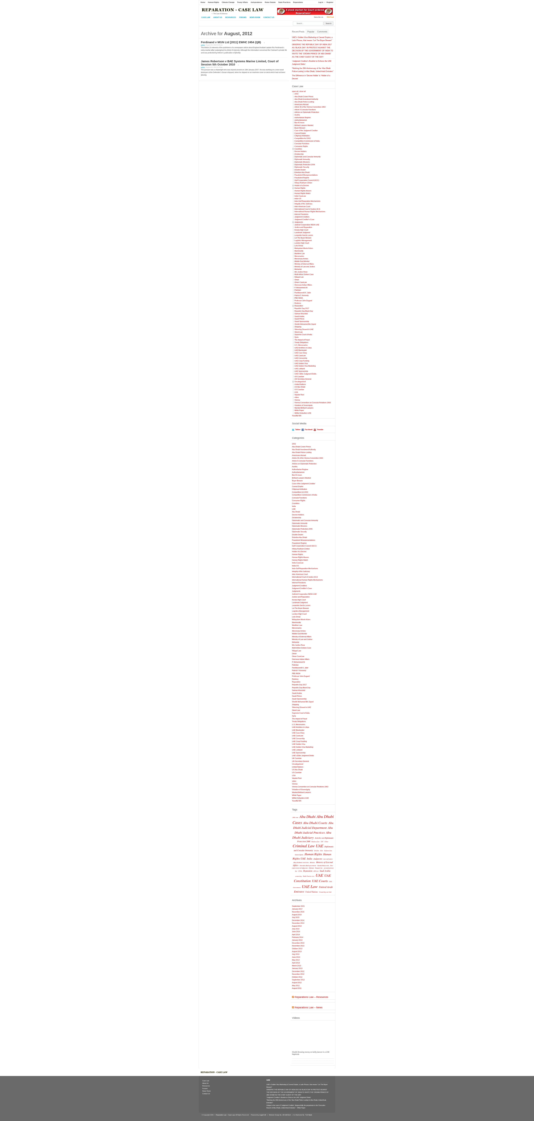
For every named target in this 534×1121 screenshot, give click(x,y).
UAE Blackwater (301, 350)
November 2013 (298, 946)
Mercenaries (299, 256)
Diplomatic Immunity (302, 159)
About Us (217, 17)
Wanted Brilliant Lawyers (304, 408)
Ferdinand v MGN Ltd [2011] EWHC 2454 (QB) (231, 42)
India (294, 506)
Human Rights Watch (303, 193)
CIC (322, 842)
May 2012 (296, 986)
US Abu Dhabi (300, 387)
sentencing (298, 876)
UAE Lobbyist (300, 369)
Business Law (316, 842)
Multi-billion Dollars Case (304, 274)
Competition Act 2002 (303, 138)
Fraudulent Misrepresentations (306, 175)
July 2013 (295, 954)
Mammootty (299, 251)
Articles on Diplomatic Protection (307, 112)
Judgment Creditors (302, 217)
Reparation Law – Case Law (225, 1115)
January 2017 (297, 909)
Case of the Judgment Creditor (306, 131)
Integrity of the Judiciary (303, 204)
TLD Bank (308, 1115)
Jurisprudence (256, 2)
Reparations (298, 2)
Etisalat (316, 851)
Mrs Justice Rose (301, 272)
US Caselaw (299, 390)
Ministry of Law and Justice (305, 267)
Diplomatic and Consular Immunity (308, 157)
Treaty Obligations (301, 342)
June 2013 (296, 957)
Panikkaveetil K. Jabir (303, 293)
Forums (242, 17)
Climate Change (228, 2)
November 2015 (298, 912)
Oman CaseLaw (301, 282)
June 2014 (296, 932)
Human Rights (213, 2)
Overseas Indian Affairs (303, 285)
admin (203, 45)
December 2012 (298, 971)
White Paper (299, 410)
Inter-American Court (302, 206)
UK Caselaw (299, 377)
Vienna (297, 400)
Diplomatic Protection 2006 (305, 165)
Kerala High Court (301, 230)
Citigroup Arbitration (302, 136)
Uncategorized (300, 382)
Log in (320, 2)
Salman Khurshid (301, 314)
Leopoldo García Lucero (304, 235)
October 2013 (297, 949)
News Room (255, 17)
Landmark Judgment (302, 233)
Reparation (299, 306)
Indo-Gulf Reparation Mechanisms (307, 201)
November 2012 (298, 974)
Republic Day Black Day (304, 311)
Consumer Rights (301, 146)
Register (330, 2)
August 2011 (296, 988)
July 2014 (295, 929)
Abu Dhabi (296, 512)
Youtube (320, 430)
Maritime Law (300, 254)
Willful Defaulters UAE (303, 413)
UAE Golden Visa (301, 363)
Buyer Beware (300, 128)
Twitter (298, 430)
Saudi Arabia (299, 316)
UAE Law (310, 886)
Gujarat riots (328, 851)
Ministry (312, 862)
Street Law (299, 332)
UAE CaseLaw (300, 356)
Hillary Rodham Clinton (303, 183)
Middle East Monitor (302, 261)
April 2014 (296, 935)
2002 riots (295, 817)
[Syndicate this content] (293, 997)
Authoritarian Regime (303, 118)
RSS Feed (330, 17)
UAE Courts (320, 881)
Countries (298, 149)
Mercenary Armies (301, 259)
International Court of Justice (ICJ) (307, 209)
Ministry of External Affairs (304, 264)
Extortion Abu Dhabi (302, 172)
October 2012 (297, 977)
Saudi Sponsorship (302, 321)
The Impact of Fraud (302, 340)
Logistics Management (303, 240)
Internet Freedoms (301, 214)
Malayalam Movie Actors (304, 248)
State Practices (284, 2)
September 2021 (298, 906)
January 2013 (297, 968)
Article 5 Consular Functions (305, 110)
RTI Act (316, 871)
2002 (296, 94)
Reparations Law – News (308, 1007)
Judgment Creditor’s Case (304, 220)
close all (302, 91)
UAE (294, 509)
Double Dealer (300, 170)
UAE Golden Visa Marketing (305, 366)
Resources (230, 17)
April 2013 (296, 963)
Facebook (309, 430)
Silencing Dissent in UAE (304, 329)
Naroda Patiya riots (323, 865)
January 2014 (297, 940)
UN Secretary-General (303, 379)
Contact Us (268, 17)
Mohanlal (298, 269)
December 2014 (298, 920)
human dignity (299, 855)
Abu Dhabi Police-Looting (304, 102)
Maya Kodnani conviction (301, 862)
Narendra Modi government (308, 865)
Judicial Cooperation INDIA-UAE (307, 225)
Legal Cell (262, 1115)
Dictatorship (299, 154)
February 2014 (297, 937)
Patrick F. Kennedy (302, 295)
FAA (321, 851)
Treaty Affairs (242, 2)
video (297, 397)
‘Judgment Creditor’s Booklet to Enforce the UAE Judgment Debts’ (288, 1097)
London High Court (302, 243)
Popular (310, 31)
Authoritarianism (301, 120)
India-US (298, 199)
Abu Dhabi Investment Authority (306, 99)
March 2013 (296, 966)
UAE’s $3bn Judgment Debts (305, 374)
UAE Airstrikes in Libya (303, 348)
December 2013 (298, 943)
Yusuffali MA (296, 416)
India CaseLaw (300, 196)
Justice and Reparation (303, 227)
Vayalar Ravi (299, 395)
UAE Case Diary (301, 353)
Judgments (299, 222)
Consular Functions (302, 144)
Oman (297, 280)
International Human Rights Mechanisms (310, 212)
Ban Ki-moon (299, 123)
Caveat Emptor (300, 133)
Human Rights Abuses (303, 191)
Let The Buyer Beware (303, 238)
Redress (298, 303)
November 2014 (298, 923)
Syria (296, 337)
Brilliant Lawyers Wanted (304, 125)
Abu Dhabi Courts (315, 822)
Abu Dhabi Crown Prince (304, 97)
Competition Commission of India (307, 141)
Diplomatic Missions (302, 162)
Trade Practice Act (308, 876)
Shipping (298, 327)
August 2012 (297, 983)
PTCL (300, 871)
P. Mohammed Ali (301, 288)
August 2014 (297, 926)
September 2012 (298, 980)
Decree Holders (300, 151)
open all (295, 91)
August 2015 (297, 915)
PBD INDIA (299, 298)
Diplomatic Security (302, 167)
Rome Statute (270, 2)
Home (203, 2)
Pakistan (298, 290)
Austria (297, 115)
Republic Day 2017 (302, 308)
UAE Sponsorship (301, 371)
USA (296, 392)
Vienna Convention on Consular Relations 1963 (313, 403)
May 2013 (296, 960)
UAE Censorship (301, 358)
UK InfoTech (286, 1115)
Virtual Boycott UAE (325, 892)
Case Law (205, 17)
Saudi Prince (299, 319)
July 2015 (295, 917)
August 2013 (297, 951)
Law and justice (328, 859)
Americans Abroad (301, 104)
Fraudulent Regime (302, 178)
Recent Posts (298, 31)
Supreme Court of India (303, 335)
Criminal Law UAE (308, 845)
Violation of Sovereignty (303, 405)
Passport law (319, 868)
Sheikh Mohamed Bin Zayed (305, 324)
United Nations (300, 384)
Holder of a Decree (302, 185)
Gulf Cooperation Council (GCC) (307, 180)
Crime (326, 842)
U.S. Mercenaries (301, 345)
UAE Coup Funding (302, 361)
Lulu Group (299, 246)
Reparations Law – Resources (311, 997)
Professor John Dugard (303, 301)
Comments (322, 31)
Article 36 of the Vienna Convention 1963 (310, 107)
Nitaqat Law (299, 277)
